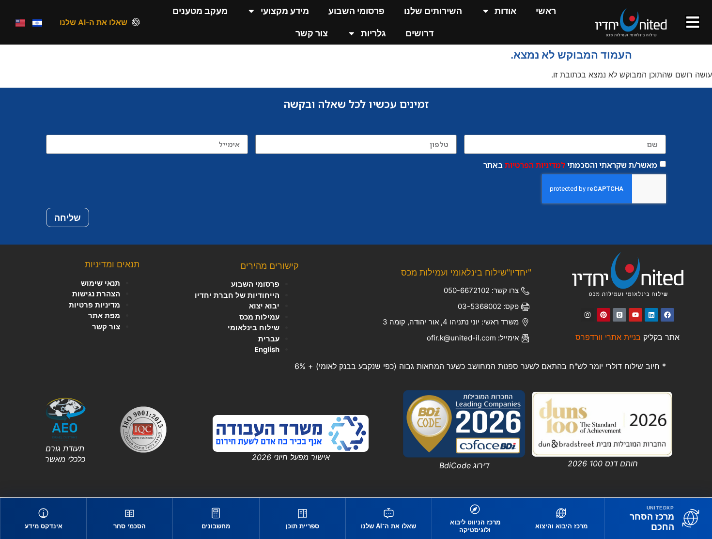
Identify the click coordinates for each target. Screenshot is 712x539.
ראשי (546, 11)
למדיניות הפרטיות (535, 165)
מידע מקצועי (285, 11)
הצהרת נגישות (96, 293)
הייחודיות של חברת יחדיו (237, 295)
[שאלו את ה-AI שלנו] (135, 22)
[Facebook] (667, 315)
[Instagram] (587, 315)
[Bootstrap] (619, 315)
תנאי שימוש (100, 283)
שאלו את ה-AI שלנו (93, 22)
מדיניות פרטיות (94, 304)
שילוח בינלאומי (253, 327)
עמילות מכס (259, 317)
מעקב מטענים (200, 11)
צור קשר (311, 33)
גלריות (373, 33)
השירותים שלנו (433, 11)
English (266, 349)
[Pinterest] (603, 315)
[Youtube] (635, 315)
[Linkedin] (651, 315)
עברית (268, 338)
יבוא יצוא (264, 305)
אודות (505, 11)
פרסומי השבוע (356, 11)
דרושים (419, 33)
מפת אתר (104, 315)
